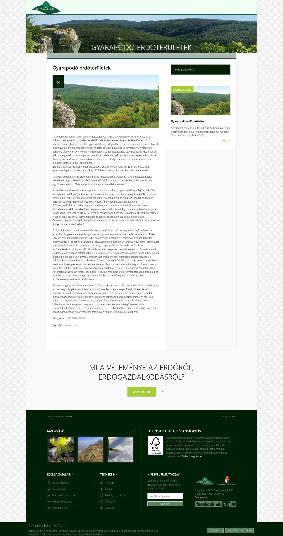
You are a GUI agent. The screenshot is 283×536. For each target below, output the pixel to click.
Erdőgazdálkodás (75, 318)
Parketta (109, 482)
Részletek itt (141, 391)
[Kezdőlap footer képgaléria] (61, 462)
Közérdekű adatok (62, 501)
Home (69, 416)
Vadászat (110, 508)
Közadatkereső (60, 508)
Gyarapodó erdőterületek (82, 67)
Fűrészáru (110, 501)
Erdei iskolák (59, 489)
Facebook (208, 504)
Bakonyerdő (201, 497)
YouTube (229, 504)
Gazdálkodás (71, 325)
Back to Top (229, 416)
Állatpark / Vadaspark (63, 495)
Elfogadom (215, 530)
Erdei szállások (60, 482)
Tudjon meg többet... (193, 456)
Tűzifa (108, 489)
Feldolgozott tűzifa (115, 495)
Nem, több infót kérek (239, 530)
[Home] (46, 7)
